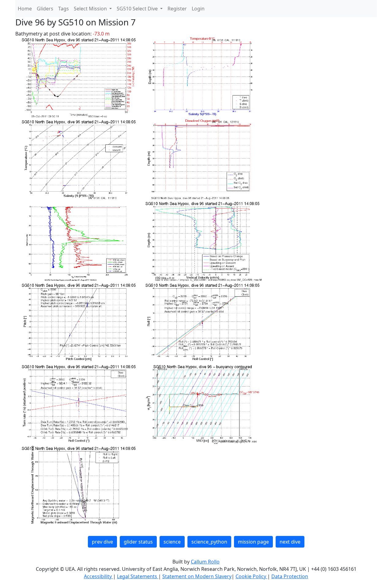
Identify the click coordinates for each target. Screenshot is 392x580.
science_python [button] (209, 541)
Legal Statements (137, 576)
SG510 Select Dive (138, 8)
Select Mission (91, 8)
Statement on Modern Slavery (197, 576)
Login (198, 8)
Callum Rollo (205, 561)
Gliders (45, 8)
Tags (63, 8)
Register (177, 8)
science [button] (172, 541)
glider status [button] (138, 541)
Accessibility (98, 576)
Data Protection (289, 576)
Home (25, 8)
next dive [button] (290, 541)
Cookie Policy (251, 576)
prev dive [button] (102, 541)
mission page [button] (253, 541)
